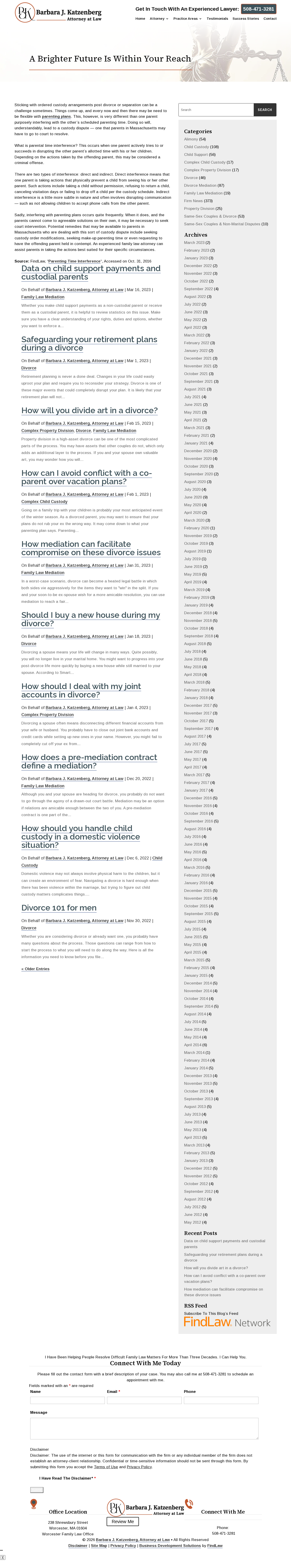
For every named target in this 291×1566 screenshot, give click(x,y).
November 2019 (198, 536)
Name (35, 1391)
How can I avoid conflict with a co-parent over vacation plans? (86, 477)
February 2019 (196, 597)
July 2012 (192, 1207)
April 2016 (192, 860)
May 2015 (192, 945)
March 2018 (194, 682)
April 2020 (192, 513)
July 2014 (192, 1022)
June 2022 (193, 312)
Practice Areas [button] (185, 18)
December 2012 (198, 1168)
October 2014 (196, 999)
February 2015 (196, 968)
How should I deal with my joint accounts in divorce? (81, 690)
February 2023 (196, 250)
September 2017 (198, 729)
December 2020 (198, 451)
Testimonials (217, 18)
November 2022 (198, 273)
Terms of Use (106, 1467)
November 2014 (198, 991)
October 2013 (196, 1091)
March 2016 (194, 867)
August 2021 (195, 389)
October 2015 (196, 906)
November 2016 (198, 806)
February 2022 (196, 343)
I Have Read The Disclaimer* (67, 1478)
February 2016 (196, 875)
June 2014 (193, 1029)
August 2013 (195, 1107)
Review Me (123, 1521)
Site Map (99, 1546)
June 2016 (193, 844)
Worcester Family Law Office (68, 1534)
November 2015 (198, 898)
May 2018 (192, 667)
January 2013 (196, 1161)
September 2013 (198, 1099)
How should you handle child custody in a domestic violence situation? (80, 836)
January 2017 (196, 790)
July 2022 (192, 304)
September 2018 (198, 636)
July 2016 (192, 837)
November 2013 (198, 1083)
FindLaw (215, 1546)
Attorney (157, 18)
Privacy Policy (139, 1467)
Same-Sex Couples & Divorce (210, 216)
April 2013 (192, 1137)
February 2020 (196, 528)
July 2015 (192, 929)
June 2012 (193, 1215)
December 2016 (198, 798)
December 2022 (198, 266)
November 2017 (198, 713)
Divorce (28, 368)
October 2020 (196, 466)
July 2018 (192, 651)
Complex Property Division (47, 430)
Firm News (193, 201)
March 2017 (194, 775)
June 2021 (193, 405)
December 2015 (198, 891)
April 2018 (192, 675)
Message (38, 1412)
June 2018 (193, 659)
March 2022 (194, 335)
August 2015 (195, 921)
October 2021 (196, 374)
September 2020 (198, 474)
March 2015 (194, 960)
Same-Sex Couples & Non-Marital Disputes (222, 224)
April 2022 (192, 327)
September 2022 (198, 289)
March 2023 (194, 243)
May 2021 (192, 412)
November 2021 (198, 366)
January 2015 (196, 975)
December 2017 (198, 705)
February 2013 (196, 1153)
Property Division (199, 208)
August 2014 (195, 1014)
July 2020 (192, 489)
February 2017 (196, 783)
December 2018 (198, 613)
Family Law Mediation (42, 297)
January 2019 (196, 605)
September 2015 (198, 914)
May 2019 (192, 574)
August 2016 (195, 829)
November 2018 (198, 621)
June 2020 (193, 497)
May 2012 (192, 1222)
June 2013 (193, 1122)
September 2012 (198, 1191)
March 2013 (194, 1145)
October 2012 (196, 1184)
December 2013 (198, 1076)
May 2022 (192, 320)
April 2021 (192, 420)
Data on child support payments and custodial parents (91, 272)
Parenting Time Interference (74, 261)
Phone (190, 1391)
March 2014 (194, 1053)
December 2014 (198, 983)
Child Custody (196, 147)
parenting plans (56, 116)
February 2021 (196, 435)
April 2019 (192, 582)
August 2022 (195, 297)
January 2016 (196, 883)
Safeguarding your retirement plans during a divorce (89, 343)
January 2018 (196, 698)
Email (113, 1391)
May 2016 (192, 852)
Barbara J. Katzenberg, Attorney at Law (84, 289)
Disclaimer (39, 1449)
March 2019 (194, 590)
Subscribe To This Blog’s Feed (211, 1313)
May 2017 (192, 759)
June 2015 (193, 937)
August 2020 (195, 482)
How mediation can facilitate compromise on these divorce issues (91, 548)
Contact (270, 18)
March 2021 (194, 428)
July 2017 (192, 744)
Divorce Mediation (200, 185)
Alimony (191, 139)
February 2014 (196, 1060)
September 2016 (198, 821)
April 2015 (192, 952)
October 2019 (196, 543)
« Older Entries (35, 969)
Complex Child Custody (44, 501)
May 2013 (192, 1130)
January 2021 (196, 443)
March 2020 (194, 520)
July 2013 (192, 1114)
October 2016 (196, 813)
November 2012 (198, 1176)
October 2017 (196, 721)
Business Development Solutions (170, 1546)
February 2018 (196, 690)
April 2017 (192, 767)
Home (140, 18)
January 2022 (196, 351)
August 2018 (195, 644)
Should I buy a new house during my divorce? (90, 619)
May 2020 (192, 505)
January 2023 (196, 258)
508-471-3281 (258, 9)
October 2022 (196, 281)
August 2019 (195, 551)
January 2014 (196, 1068)
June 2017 (193, 752)
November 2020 (198, 459)
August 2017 (195, 736)
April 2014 (192, 1045)
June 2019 (193, 567)
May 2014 (192, 1037)
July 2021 (192, 397)
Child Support (196, 154)
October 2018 (196, 628)
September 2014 (198, 1006)
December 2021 (198, 358)
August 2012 (195, 1199)
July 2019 (192, 559)
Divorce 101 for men (59, 907)
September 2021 (198, 381)
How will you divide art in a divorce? (89, 410)
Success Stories (246, 18)
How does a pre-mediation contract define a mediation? (89, 761)
